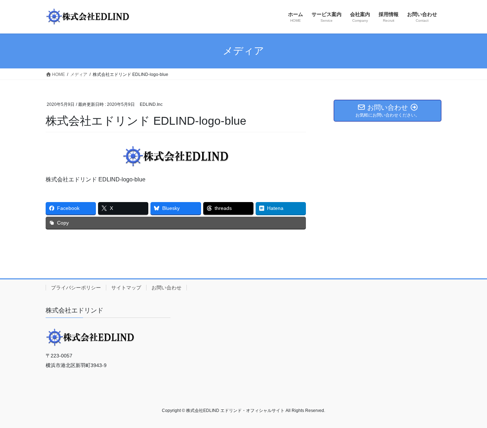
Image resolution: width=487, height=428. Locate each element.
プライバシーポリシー (76, 287)
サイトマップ (126, 287)
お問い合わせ (166, 287)
